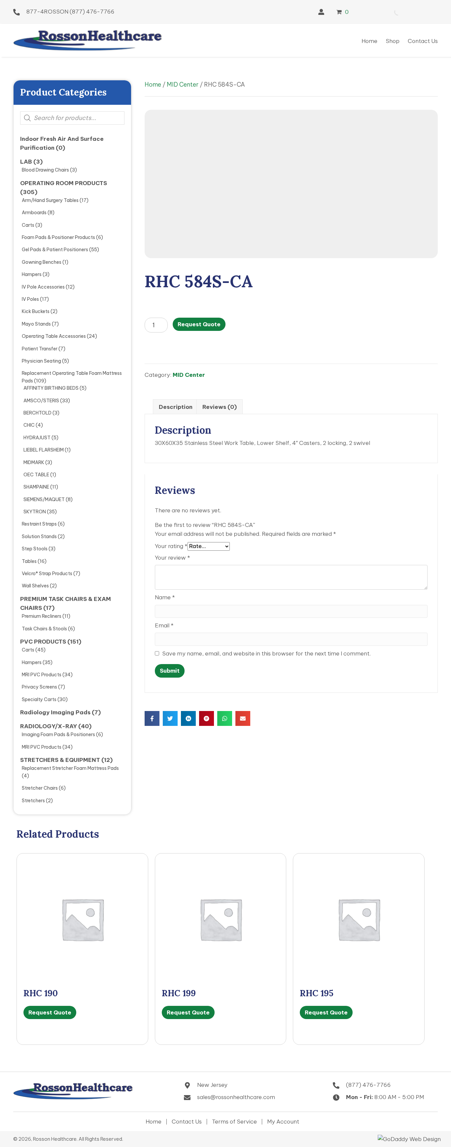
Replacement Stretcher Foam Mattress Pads (70, 768)
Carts (28, 225)
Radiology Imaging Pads (55, 712)
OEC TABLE (36, 475)
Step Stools (35, 549)
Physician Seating (41, 361)
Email (164, 625)
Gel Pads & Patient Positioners (55, 250)
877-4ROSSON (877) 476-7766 (70, 11)
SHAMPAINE (36, 487)
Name (165, 597)
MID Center (182, 84)
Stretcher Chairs (40, 788)
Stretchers (33, 801)
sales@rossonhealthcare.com (236, 1097)
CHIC (29, 425)
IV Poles (30, 299)
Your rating (171, 546)
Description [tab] (175, 407)
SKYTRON (34, 512)
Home (153, 84)
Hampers (32, 274)
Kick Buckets (36, 311)
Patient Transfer (39, 349)
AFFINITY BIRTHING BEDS (51, 388)
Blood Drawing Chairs (45, 170)
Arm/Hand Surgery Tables (50, 200)
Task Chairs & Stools (44, 629)
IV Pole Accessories (43, 287)
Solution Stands (39, 536)
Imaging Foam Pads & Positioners (58, 734)
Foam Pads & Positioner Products (58, 237)
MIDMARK (33, 462)
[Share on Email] (242, 718)
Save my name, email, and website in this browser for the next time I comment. (266, 653)
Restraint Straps (39, 524)
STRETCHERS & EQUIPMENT (60, 760)
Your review (172, 557)
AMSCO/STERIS (41, 401)
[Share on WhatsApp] (224, 718)
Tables (29, 561)
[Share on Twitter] (170, 718)
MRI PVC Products (41, 675)
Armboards (34, 213)
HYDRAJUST (37, 438)
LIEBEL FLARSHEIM (43, 450)
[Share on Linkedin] (188, 718)
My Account (283, 1122)
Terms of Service (234, 1122)
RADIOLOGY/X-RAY (48, 726)
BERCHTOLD (37, 413)
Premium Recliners (41, 616)
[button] (321, 12)
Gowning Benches (41, 262)
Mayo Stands (36, 324)
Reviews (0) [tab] (219, 407)
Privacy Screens (39, 687)
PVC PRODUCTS (43, 641)
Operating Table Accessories (54, 336)
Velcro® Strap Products (47, 573)
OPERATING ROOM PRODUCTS (63, 183)
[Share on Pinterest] (206, 718)
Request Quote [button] (49, 1012)
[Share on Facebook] (152, 718)
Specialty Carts (39, 699)
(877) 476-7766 (368, 1084)
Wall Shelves (35, 586)
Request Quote (199, 324)
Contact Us (187, 1122)
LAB (26, 161)
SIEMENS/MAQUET (44, 499)
